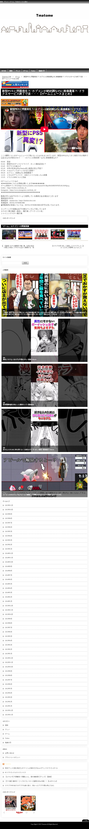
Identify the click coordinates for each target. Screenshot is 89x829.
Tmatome (8, 764)
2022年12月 (9, 658)
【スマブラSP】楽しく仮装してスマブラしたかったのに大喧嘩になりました (66, 246)
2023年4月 (8, 640)
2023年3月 (8, 645)
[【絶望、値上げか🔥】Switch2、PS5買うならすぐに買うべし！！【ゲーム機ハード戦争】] (58, 234)
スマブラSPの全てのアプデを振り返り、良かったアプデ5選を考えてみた (29, 785)
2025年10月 (9, 509)
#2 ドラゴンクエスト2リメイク (15, 772)
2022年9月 (8, 671)
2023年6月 (8, 632)
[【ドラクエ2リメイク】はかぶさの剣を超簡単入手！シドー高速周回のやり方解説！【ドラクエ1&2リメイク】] (74, 234)
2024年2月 (8, 597)
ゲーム (25, 71)
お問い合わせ (9, 753)
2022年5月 (8, 688)
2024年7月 (8, 575)
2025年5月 (8, 531)
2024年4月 (8, 588)
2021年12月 (9, 710)
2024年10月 (9, 562)
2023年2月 (8, 649)
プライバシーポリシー (12, 757)
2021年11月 (9, 715)
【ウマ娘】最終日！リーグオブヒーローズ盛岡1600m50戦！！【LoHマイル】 (31, 781)
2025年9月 (8, 514)
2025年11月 (9, 505)
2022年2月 (8, 701)
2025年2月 (8, 544)
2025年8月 (8, 518)
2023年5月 (8, 636)
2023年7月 (8, 627)
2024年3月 (8, 592)
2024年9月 (8, 566)
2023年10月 (9, 614)
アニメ (18, 71)
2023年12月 (9, 606)
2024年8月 (8, 571)
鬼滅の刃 (42, 71)
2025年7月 (8, 523)
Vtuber (33, 71)
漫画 (10, 71)
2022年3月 (8, 697)
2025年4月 (8, 536)
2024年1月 (8, 601)
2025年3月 (8, 540)
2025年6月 (8, 527)
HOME (4, 71)
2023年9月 (8, 619)
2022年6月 (8, 684)
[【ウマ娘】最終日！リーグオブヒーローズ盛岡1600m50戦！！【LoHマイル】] (25, 234)
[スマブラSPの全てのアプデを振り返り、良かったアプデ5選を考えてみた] (41, 234)
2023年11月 (9, 610)
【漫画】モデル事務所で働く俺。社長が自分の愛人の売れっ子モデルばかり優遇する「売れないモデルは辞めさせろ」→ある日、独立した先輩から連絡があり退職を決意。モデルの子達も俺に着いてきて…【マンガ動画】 (19, 246)
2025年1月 (8, 549)
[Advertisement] (44, 51)
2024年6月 (8, 579)
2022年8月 (8, 675)
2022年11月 (9, 662)
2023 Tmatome (43, 824)
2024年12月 (9, 553)
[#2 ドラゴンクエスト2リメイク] (9, 234)
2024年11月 (9, 557)
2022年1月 (8, 706)
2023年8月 (8, 623)
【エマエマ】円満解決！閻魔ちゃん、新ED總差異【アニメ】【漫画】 (28, 777)
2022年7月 (8, 680)
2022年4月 (8, 693)
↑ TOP (85, 820)
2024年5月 (8, 584)
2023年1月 (8, 653)
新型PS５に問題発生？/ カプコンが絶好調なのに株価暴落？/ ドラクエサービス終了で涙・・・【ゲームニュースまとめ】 (43, 92)
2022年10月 (9, 667)
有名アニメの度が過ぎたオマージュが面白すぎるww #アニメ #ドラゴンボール (31, 768)
